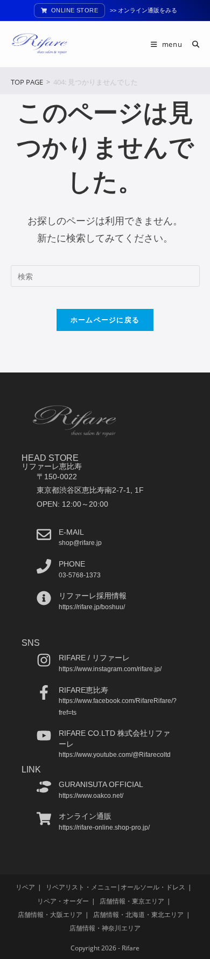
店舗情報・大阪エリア (50, 914)
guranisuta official (101, 784)
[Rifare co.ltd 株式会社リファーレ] (44, 735)
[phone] (44, 566)
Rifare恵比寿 (83, 690)
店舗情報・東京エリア (132, 901)
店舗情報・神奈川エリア (105, 928)
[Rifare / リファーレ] (44, 660)
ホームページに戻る (105, 320)
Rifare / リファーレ (94, 657)
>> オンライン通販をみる (143, 10)
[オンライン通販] (44, 818)
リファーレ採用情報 (93, 595)
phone (72, 564)
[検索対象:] (192, 44)
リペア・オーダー (63, 901)
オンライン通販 (85, 816)
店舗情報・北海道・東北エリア (138, 914)
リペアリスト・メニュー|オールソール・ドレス (115, 887)
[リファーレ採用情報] (44, 598)
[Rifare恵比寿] (44, 692)
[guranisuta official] (44, 786)
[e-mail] (44, 534)
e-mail (71, 532)
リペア (25, 887)
